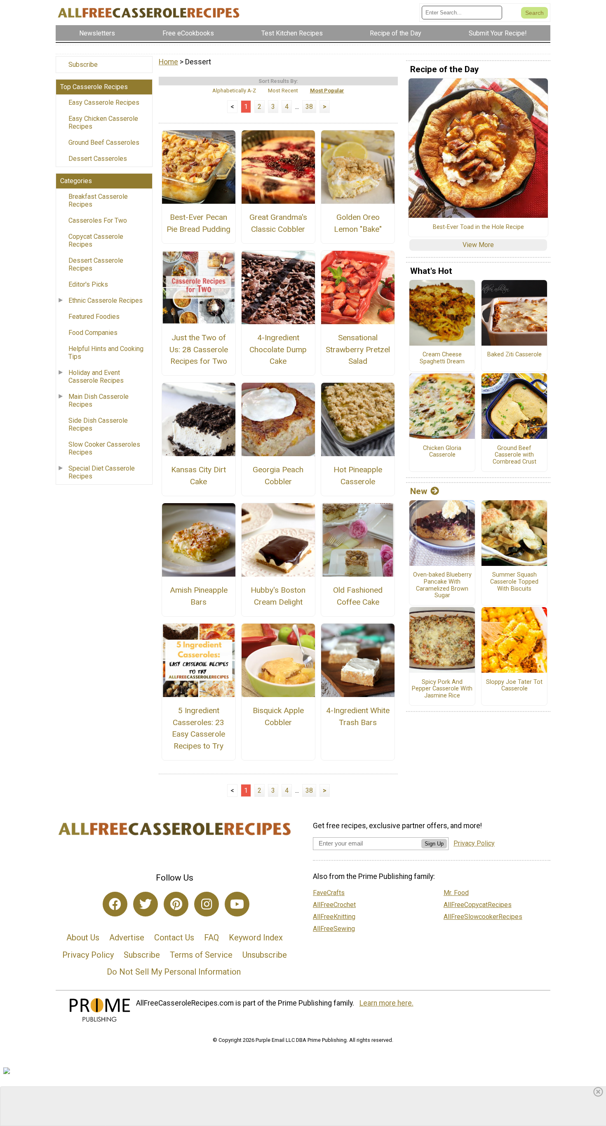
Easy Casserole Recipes (103, 102)
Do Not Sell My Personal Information (174, 972)
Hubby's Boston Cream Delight (278, 596)
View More (478, 245)
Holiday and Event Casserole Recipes (96, 376)
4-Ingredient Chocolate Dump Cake (278, 349)
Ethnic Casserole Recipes (105, 300)
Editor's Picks (88, 284)
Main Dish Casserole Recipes (98, 400)
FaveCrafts (329, 893)
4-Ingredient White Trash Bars (358, 716)
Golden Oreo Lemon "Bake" (358, 223)
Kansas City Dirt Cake (198, 475)
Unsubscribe (264, 955)
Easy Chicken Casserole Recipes (103, 122)
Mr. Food (456, 893)
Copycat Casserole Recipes (95, 240)
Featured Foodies (94, 316)
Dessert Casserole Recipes (95, 264)
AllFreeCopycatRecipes (478, 905)
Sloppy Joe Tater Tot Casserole (514, 686)
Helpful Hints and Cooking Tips (105, 352)
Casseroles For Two (97, 220)
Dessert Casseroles (97, 159)
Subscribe (83, 64)
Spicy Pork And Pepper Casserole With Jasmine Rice (442, 689)
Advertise (126, 937)
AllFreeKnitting (334, 917)
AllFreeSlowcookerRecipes (483, 917)
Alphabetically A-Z (234, 90)
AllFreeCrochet (334, 905)
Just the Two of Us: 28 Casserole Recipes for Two (198, 349)
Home (168, 62)
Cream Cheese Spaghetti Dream (442, 358)
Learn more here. (386, 1003)
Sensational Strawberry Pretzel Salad (358, 349)
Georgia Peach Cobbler (278, 475)
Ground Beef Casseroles (103, 142)
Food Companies (92, 333)
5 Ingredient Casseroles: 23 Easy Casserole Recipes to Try (198, 728)
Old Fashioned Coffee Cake (358, 596)
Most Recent (283, 90)
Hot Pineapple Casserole (358, 475)
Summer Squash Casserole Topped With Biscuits (514, 582)
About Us (82, 937)
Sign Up (434, 844)
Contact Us (174, 937)
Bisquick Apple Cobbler (278, 716)
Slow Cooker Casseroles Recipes (104, 448)
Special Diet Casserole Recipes (101, 472)
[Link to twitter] (145, 904)
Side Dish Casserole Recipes (98, 424)
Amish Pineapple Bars (199, 596)
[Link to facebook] (115, 904)
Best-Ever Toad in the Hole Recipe (478, 227)
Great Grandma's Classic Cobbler (278, 223)
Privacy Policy (88, 955)
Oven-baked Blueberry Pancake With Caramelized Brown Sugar (442, 585)
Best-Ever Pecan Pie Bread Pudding (198, 223)
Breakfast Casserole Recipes (98, 200)
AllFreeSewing (334, 929)
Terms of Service (201, 955)
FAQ (211, 937)
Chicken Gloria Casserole (442, 452)
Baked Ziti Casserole (514, 354)
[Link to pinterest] (176, 904)
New (418, 491)
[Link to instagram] (206, 904)
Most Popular (327, 90)
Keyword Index (256, 937)
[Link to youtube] (237, 904)
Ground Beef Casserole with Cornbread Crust (514, 455)
